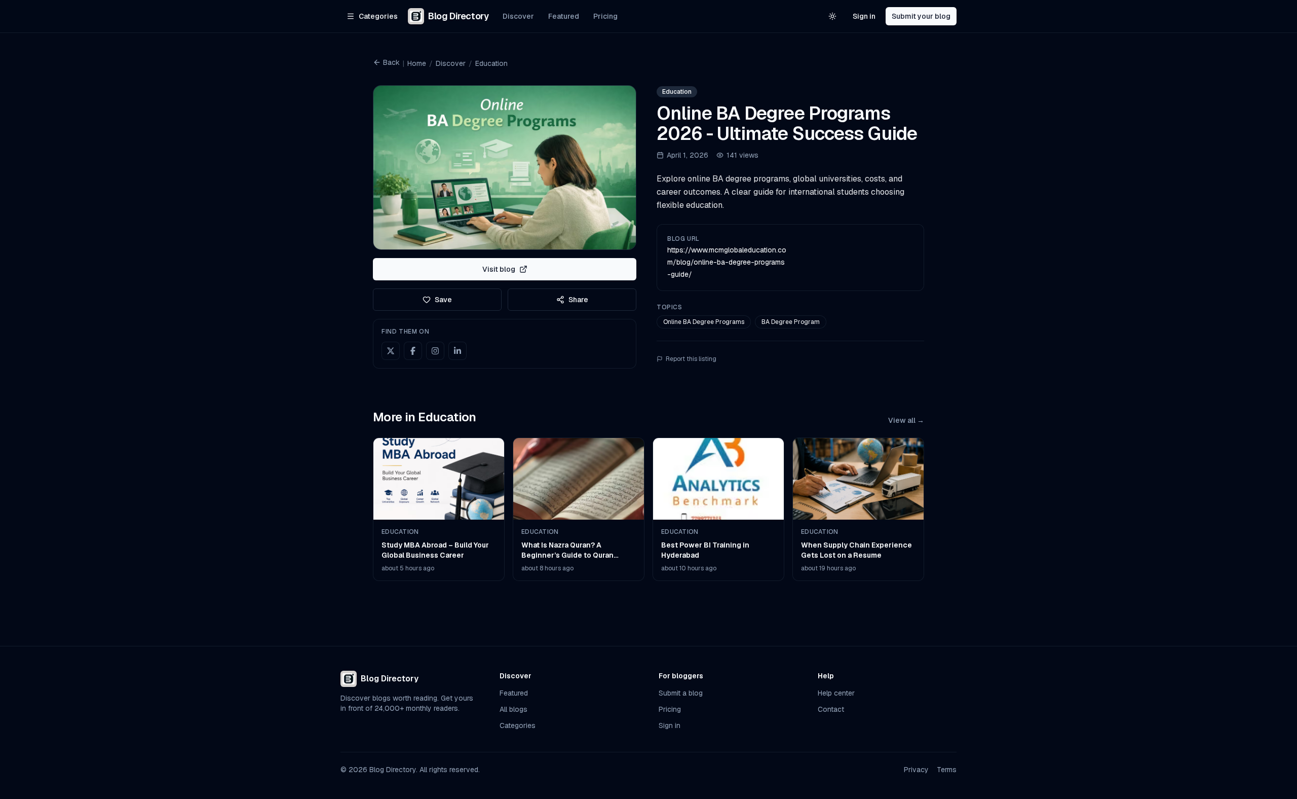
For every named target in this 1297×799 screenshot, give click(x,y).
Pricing (605, 16)
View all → (906, 420)
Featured (563, 16)
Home (416, 63)
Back (391, 62)
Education (491, 63)
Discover (518, 16)
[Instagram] (435, 351)
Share (578, 299)
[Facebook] (413, 351)
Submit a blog (681, 693)
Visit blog (498, 269)
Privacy (916, 769)
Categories (518, 725)
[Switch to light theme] (832, 16)
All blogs (513, 709)
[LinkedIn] (457, 351)
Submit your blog (921, 16)
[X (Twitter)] (391, 351)
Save (443, 299)
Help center (836, 693)
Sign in (864, 16)
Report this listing (691, 359)
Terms (947, 769)
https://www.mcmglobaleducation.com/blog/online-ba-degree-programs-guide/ (726, 262)
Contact (831, 709)
